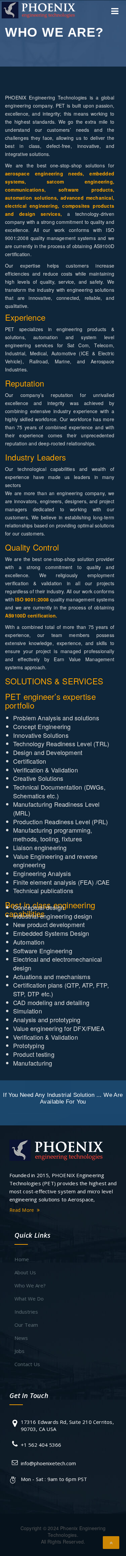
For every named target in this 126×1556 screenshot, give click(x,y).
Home (21, 1259)
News (21, 1337)
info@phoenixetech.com (48, 1463)
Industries (26, 1311)
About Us (25, 1272)
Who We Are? (30, 1285)
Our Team (26, 1324)
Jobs (19, 1351)
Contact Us (27, 1364)
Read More (22, 1210)
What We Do (29, 1298)
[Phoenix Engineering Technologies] (56, 1149)
